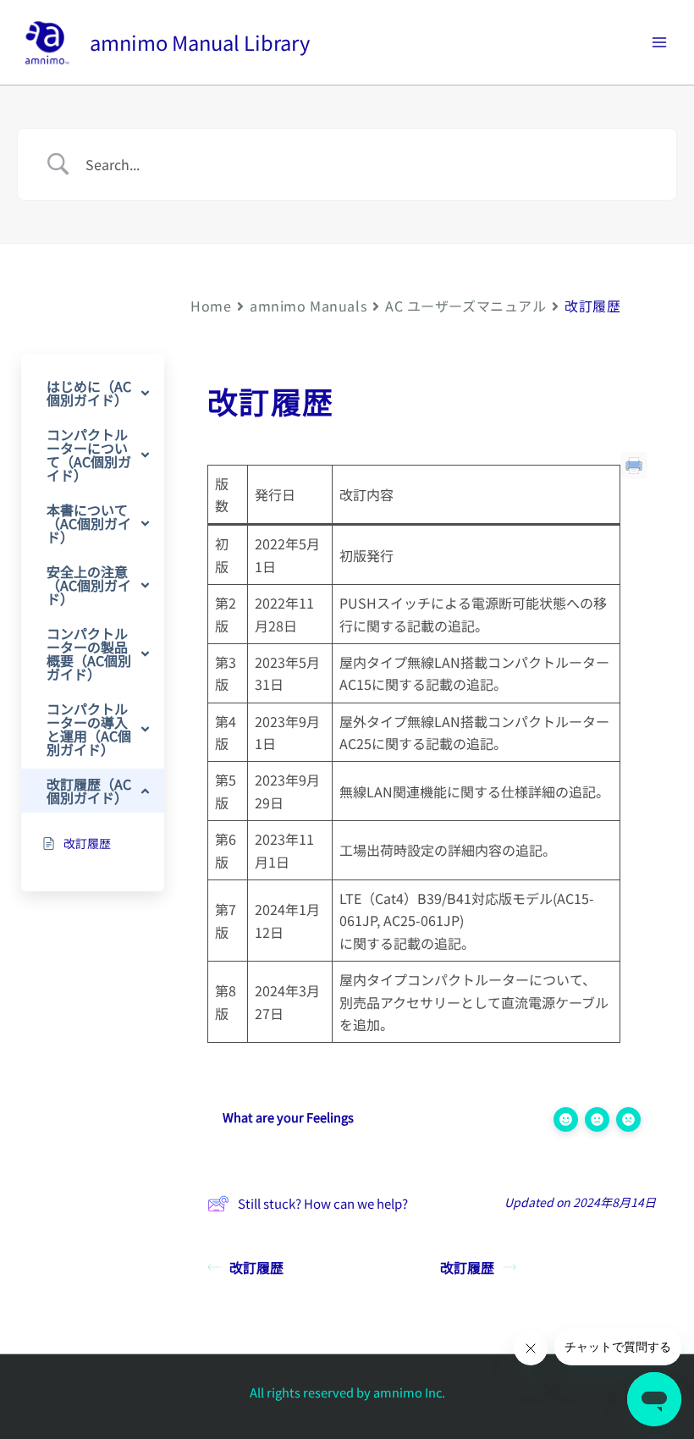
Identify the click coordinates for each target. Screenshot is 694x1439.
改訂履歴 (256, 1267)
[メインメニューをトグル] (659, 42)
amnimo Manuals (308, 305)
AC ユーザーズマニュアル (465, 305)
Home (210, 305)
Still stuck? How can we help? (323, 1203)
